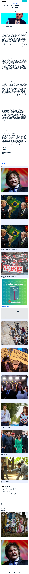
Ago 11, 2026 (3, 401)
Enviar (3, 163)
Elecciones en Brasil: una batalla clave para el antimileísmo (9, 249)
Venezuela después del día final (5, 454)
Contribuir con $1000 (6, 314)
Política (14, 3)
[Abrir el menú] (1, 1)
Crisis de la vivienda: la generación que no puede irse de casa (10, 373)
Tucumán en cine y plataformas (5, 481)
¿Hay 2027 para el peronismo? (5, 427)
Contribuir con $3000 (6, 315)
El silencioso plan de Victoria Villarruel (6, 400)
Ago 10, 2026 (3, 428)
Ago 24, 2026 (3, 250)
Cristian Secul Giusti (8, 26)
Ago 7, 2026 (2, 482)
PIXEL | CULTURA (24, 1)
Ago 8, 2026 (2, 455)
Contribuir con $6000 (6, 316)
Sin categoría (16, 3)
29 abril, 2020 (14, 11)
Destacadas (3, 319)
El (1, 223)
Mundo (3, 223)
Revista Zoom (7, 486)
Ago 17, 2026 (3, 277)
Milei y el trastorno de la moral (5, 566)
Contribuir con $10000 (6, 317)
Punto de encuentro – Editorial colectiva (6, 306)
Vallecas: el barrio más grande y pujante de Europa (8, 276)
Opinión (12, 3)
